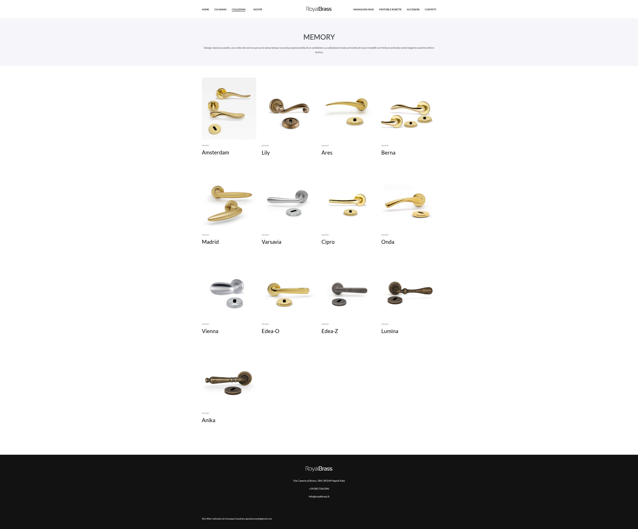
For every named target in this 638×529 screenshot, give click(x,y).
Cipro (328, 241)
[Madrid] (229, 198)
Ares (326, 152)
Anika (208, 420)
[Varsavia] (289, 198)
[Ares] (348, 109)
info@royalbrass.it (319, 496)
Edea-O (270, 331)
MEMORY (205, 145)
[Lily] (289, 109)
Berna (388, 152)
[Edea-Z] (348, 287)
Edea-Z (329, 331)
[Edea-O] (289, 287)
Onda (387, 241)
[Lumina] (408, 287)
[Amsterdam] (229, 108)
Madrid (210, 241)
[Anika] (229, 376)
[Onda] (408, 198)
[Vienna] (229, 287)
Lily (266, 152)
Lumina (389, 331)
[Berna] (408, 109)
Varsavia (271, 241)
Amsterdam (215, 152)
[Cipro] (348, 198)
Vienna (210, 331)
